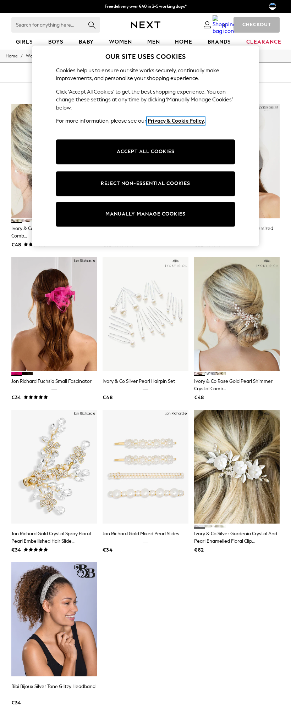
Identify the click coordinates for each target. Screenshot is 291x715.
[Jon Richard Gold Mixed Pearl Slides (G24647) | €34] (145, 467)
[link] (207, 25)
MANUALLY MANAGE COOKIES (145, 214)
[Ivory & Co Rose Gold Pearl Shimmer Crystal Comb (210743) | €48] (237, 314)
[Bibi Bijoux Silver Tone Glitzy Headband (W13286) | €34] (54, 619)
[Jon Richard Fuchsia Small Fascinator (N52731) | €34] (54, 314)
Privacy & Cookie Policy (176, 121)
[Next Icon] (145, 24)
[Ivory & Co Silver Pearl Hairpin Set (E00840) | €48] (145, 314)
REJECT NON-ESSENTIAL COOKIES (145, 183)
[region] (145, 145)
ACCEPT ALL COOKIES (146, 152)
